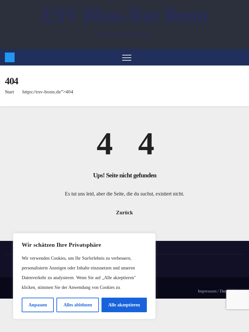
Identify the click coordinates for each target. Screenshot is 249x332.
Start (9, 91)
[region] (84, 276)
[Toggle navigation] (127, 57)
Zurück (124, 212)
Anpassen (38, 304)
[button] (241, 57)
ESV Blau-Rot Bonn (124, 15)
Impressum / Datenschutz (220, 291)
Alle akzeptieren (124, 304)
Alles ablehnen (78, 304)
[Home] (10, 57)
